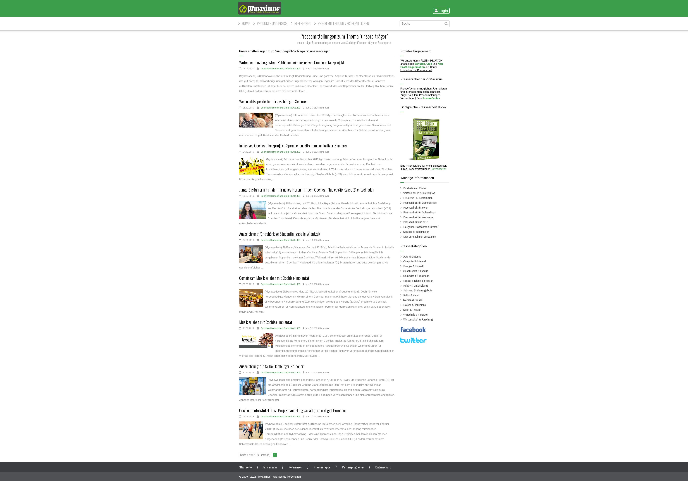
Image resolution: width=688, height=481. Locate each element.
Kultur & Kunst (411, 295)
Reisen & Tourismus (414, 305)
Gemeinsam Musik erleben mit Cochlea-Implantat (274, 278)
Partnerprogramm (353, 467)
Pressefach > (431, 98)
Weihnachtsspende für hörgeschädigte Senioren (273, 101)
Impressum (270, 467)
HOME (246, 23)
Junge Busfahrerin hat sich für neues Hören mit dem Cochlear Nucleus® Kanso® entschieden (306, 189)
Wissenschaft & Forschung (418, 319)
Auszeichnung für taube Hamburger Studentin (271, 366)
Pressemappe (322, 467)
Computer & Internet (414, 261)
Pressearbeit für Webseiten (418, 217)
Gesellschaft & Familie (415, 271)
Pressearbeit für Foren (415, 207)
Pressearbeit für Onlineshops (419, 212)
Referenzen (302, 23)
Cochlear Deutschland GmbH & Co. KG (280, 68)
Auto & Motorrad (412, 256)
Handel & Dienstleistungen (418, 281)
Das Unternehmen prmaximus (419, 236)
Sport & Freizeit (412, 310)
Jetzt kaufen (439, 169)
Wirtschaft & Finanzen (415, 314)
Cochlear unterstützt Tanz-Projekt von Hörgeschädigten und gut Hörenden (293, 410)
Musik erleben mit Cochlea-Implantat (265, 322)
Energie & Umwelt (413, 266)
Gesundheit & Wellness (416, 276)
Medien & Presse (412, 300)
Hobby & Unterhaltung (415, 285)
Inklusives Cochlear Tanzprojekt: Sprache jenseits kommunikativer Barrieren (293, 145)
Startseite (245, 467)
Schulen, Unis (423, 63)
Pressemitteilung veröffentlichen (343, 23)
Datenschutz (383, 467)
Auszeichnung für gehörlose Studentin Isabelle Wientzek (279, 233)
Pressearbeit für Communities (420, 203)
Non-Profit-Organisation (422, 65)
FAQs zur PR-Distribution (418, 198)
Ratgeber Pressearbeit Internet (420, 227)
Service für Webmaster (416, 232)
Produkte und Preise (272, 23)
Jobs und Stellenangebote (418, 290)
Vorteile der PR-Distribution (419, 193)
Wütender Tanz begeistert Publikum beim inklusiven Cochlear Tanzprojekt (291, 62)
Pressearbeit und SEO (415, 222)
